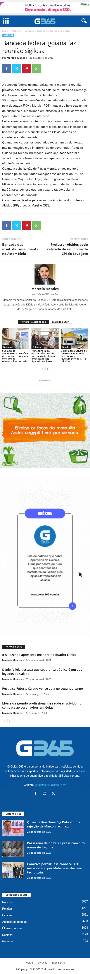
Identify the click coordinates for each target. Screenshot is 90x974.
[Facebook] (6, 68)
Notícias (16, 30)
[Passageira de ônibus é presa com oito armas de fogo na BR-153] (13, 849)
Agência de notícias (14, 921)
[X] (16, 68)
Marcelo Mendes (17, 57)
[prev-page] (42, 368)
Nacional (8, 346)
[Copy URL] (46, 68)
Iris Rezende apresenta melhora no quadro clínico (39, 655)
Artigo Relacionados (34, 321)
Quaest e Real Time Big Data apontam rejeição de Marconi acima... (55, 824)
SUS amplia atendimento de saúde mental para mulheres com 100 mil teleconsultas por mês (15, 356)
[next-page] (47, 368)
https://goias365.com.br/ (45, 294)
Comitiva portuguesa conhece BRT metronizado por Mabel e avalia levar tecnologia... (55, 868)
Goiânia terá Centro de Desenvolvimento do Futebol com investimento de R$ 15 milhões (74, 356)
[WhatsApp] (36, 68)
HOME (29, 962)
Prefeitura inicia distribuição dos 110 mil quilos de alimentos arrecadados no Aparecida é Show (44, 356)
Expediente (58, 962)
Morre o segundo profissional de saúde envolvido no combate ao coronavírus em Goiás (41, 705)
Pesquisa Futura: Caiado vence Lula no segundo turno (42, 688)
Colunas (42, 962)
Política (7, 908)
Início (5, 30)
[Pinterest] (26, 68)
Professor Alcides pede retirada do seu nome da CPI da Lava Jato (67, 249)
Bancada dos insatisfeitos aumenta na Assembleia (20, 249)
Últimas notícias (12, 928)
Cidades (37, 346)
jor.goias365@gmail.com (50, 784)
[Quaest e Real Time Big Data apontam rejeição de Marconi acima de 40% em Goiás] (13, 828)
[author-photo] (45, 274)
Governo (7, 941)
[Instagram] (45, 793)
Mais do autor (60, 321)
